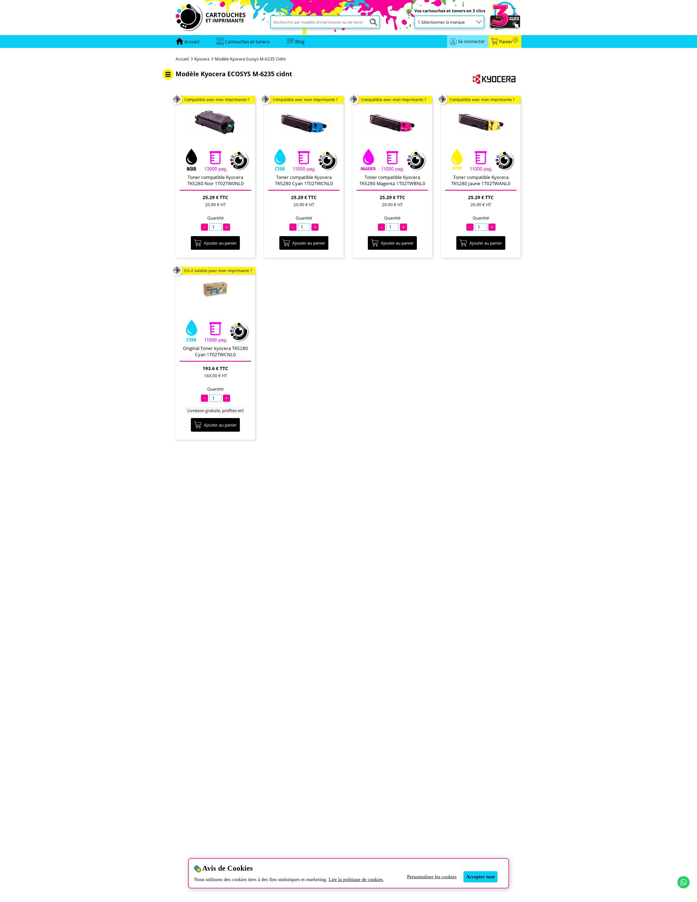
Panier (507, 41)
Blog (299, 41)
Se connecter (471, 41)
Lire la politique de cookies (356, 879)
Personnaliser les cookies (432, 876)
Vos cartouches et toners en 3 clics (449, 10)
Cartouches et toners (247, 41)
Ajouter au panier (220, 243)
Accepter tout (480, 876)
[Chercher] (373, 22)
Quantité (215, 218)
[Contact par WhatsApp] (683, 882)
